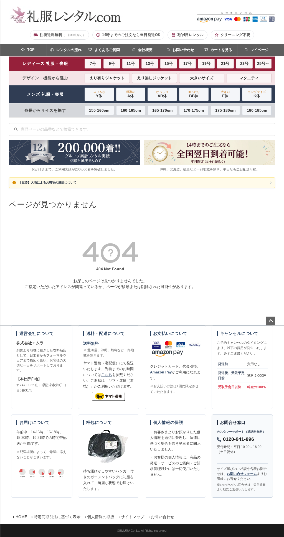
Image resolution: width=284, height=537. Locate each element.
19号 (206, 63)
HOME (21, 517)
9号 (112, 63)
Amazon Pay (161, 372)
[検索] (16, 129)
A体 (130, 94)
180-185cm (257, 110)
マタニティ (249, 78)
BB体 (194, 94)
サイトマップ (132, 517)
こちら (106, 375)
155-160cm (99, 110)
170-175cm (194, 110)
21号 (225, 63)
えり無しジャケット (154, 78)
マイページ (259, 50)
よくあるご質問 (107, 50)
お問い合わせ (183, 50)
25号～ (263, 63)
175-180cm (225, 110)
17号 (187, 63)
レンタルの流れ (69, 50)
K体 (257, 94)
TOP (31, 50)
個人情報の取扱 (100, 517)
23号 (244, 63)
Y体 (99, 94)
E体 (225, 94)
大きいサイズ (201, 78)
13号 (150, 63)
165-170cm (162, 110)
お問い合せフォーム (242, 474)
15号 (168, 63)
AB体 (162, 94)
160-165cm (131, 110)
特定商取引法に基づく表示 (57, 517)
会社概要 (145, 50)
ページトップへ (270, 321)
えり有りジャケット (107, 78)
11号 (130, 63)
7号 (93, 63)
